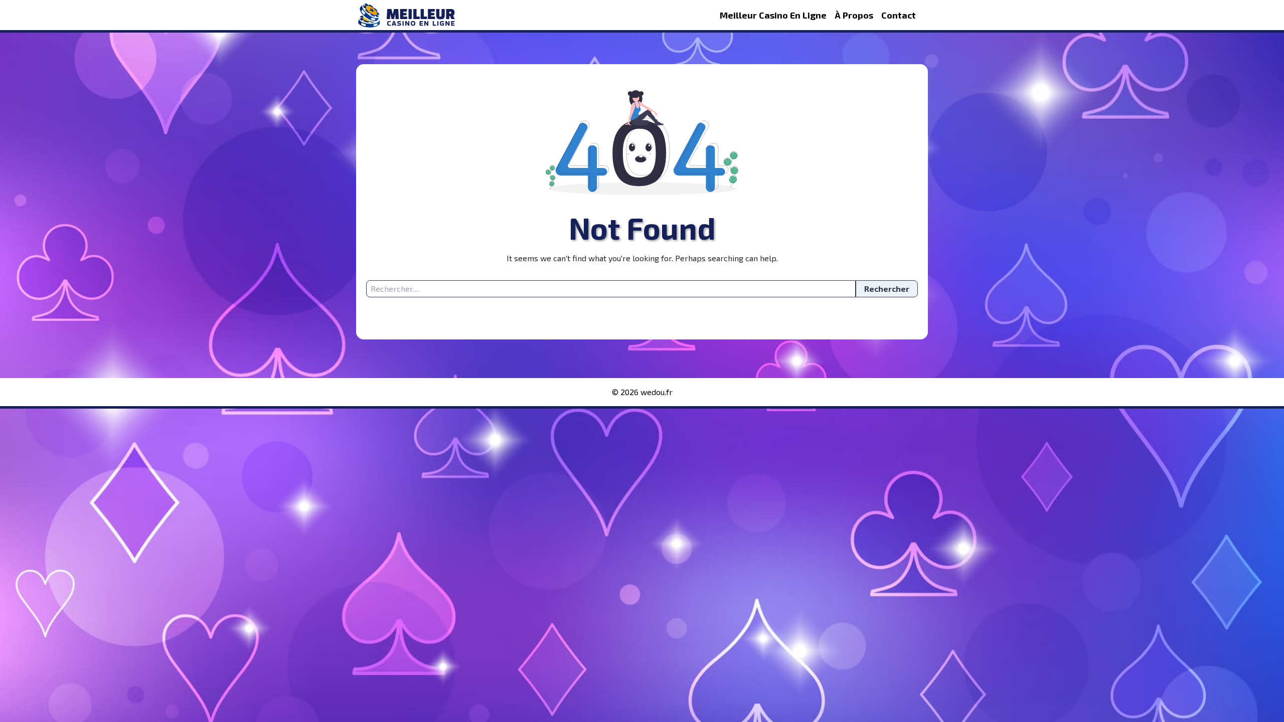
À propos (854, 15)
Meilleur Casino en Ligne (773, 15)
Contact (898, 15)
